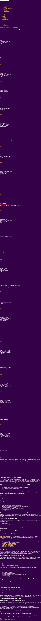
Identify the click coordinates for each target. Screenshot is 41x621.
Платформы (4, 16)
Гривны (5, 23)
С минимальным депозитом (9, 8)
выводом (4, 557)
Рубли (5, 22)
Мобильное (6, 10)
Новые (5, 7)
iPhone (5, 17)
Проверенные (6, 11)
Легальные (6, 14)
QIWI (5, 21)
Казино (3, 5)
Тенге (5, 24)
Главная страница (3, 27)
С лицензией (6, 15)
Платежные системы (5, 19)
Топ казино (6, 6)
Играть (1, 64)
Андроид (5, 18)
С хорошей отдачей (7, 13)
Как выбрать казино (5, 25)
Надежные (6, 9)
